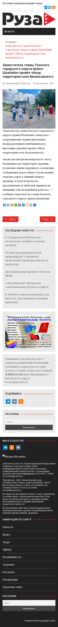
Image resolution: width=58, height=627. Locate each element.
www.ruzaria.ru (15, 463)
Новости (8, 527)
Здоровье (8, 564)
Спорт (6, 542)
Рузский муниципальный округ (22, 3)
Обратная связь (12, 587)
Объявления (10, 579)
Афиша (7, 549)
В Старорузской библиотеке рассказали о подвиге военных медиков (25, 241)
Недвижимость (12, 557)
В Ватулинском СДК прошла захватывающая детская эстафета (27, 285)
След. (45, 219)
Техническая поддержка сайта (40, 620)
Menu (11, 31)
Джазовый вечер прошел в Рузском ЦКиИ (27, 273)
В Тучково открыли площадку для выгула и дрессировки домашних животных (27, 298)
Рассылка (9, 572)
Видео (6, 534)
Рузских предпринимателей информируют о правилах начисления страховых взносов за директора (26, 258)
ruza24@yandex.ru (16, 382)
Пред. (12, 219)
